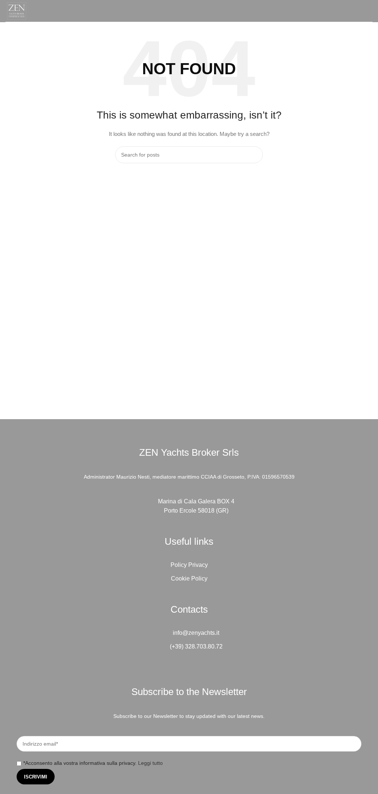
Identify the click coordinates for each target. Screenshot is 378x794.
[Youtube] (209, 667)
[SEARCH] (254, 154)
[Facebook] (168, 667)
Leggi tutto (150, 763)
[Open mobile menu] (369, 11)
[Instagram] (189, 667)
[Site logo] (17, 10)
